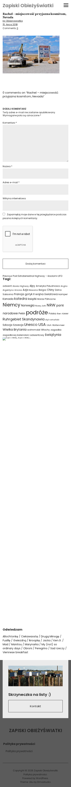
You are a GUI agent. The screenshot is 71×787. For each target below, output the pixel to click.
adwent (7, 286)
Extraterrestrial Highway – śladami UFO (32, 276)
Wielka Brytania (15, 329)
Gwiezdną (19, 640)
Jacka (47, 640)
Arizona (18, 290)
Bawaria (33, 290)
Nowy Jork (40, 305)
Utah (49, 325)
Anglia (64, 286)
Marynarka (32, 644)
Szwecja (18, 325)
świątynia (53, 334)
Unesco (30, 324)
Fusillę (6, 640)
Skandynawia (33, 319)
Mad (5, 644)
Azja (25, 290)
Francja (19, 294)
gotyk (29, 294)
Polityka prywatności (19, 751)
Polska (52, 313)
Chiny (50, 290)
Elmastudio (44, 782)
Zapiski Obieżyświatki (28, 5)
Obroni (27, 648)
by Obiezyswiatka (13, 20)
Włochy (45, 329)
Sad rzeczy (57, 648)
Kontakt (35, 706)
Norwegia (27, 305)
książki (32, 299)
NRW (51, 305)
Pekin (22, 313)
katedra (20, 298)
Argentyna (8, 290)
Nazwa (7, 166)
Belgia (42, 290)
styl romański (52, 319)
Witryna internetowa (14, 198)
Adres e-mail (11, 182)
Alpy (32, 286)
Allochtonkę (10, 636)
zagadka (56, 329)
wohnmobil (33, 329)
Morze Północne (46, 299)
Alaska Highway (20, 286)
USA (42, 324)
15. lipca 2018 (10, 24)
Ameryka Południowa (48, 286)
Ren (59, 313)
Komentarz (10, 122)
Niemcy (11, 305)
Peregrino (41, 648)
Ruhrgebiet (12, 319)
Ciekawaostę (29, 636)
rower (65, 313)
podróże (37, 312)
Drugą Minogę (50, 636)
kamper (63, 294)
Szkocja (7, 325)
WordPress (42, 778)
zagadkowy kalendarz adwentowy (23, 335)
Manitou (16, 644)
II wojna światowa (45, 294)
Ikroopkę (34, 640)
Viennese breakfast (15, 652)
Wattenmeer (58, 325)
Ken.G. (57, 640)
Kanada (8, 299)
